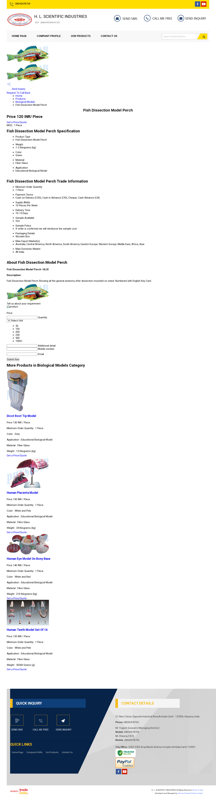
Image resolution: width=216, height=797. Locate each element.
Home (19, 95)
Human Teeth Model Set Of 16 (27, 629)
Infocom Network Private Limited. (190, 793)
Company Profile (49, 36)
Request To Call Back (18, 92)
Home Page (19, 36)
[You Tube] (203, 5)
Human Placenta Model (22, 492)
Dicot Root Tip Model (21, 416)
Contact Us (109, 36)
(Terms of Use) (197, 790)
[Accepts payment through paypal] (124, 767)
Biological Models (25, 101)
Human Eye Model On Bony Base (28, 558)
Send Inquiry (18, 88)
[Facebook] (197, 5)
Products (21, 98)
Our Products (81, 36)
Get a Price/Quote (17, 122)
